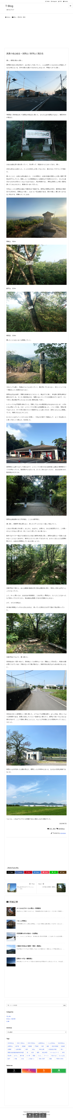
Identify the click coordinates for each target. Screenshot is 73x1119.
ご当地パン (31, 1058)
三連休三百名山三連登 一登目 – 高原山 (29, 946)
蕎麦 (34, 1055)
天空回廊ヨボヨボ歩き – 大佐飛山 (27, 933)
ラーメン (46, 1055)
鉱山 (33, 1049)
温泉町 (63, 1046)
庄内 (32, 1052)
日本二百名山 (20, 1043)
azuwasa (63, 833)
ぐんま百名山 (51, 1043)
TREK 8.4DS (59, 1058)
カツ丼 (28, 1055)
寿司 (63, 1052)
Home (8, 17)
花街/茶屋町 (55, 1046)
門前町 (37, 1046)
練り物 (22, 1055)
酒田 (38, 1052)
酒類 (50, 1058)
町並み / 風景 (10, 1019)
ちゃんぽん (62, 1055)
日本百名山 (11, 1043)
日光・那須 (22, 17)
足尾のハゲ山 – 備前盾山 (24, 958)
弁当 (22, 1058)
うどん (39, 1055)
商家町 (30, 1046)
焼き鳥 (9, 1055)
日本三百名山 (31, 1043)
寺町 (42, 1046)
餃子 (9, 1058)
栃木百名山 (61, 828)
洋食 (16, 1058)
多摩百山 (10, 1046)
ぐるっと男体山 (22, 921)
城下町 (17, 1046)
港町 (48, 1046)
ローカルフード (54, 1052)
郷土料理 (44, 1052)
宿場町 (24, 1046)
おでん (16, 1055)
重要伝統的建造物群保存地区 (16, 1052)
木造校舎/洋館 (52, 1049)
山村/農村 (18, 1049)
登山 (15, 17)
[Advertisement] (36, 33)
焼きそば (53, 1055)
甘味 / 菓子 (42, 1058)
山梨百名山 (41, 1043)
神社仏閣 (41, 1049)
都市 (27, 1049)
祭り (62, 1049)
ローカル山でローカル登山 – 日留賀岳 (29, 908)
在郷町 (9, 1049)
